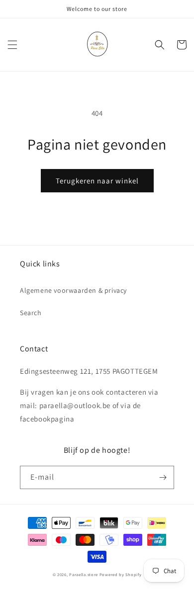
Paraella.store (83, 574)
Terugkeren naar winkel (97, 180)
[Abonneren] (163, 477)
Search (31, 312)
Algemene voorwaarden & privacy (73, 290)
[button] (12, 45)
